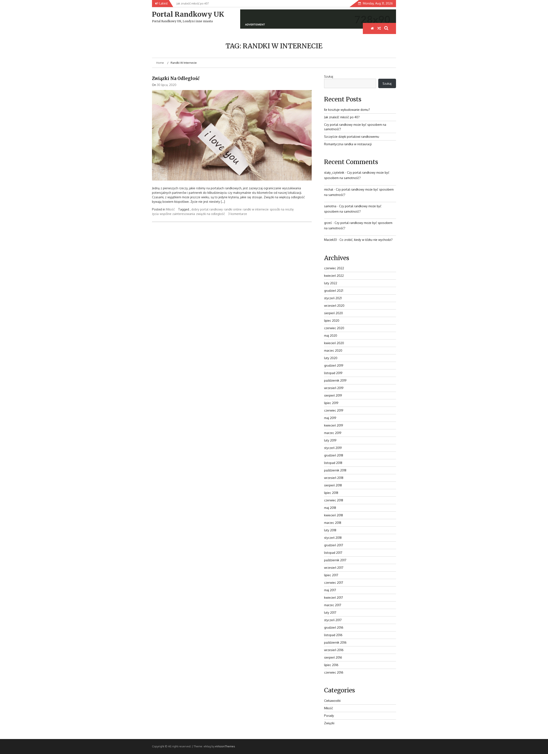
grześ (328, 223)
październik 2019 (335, 380)
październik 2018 (335, 470)
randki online (233, 209)
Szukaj (328, 76)
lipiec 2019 (331, 403)
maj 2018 (330, 508)
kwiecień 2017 (333, 597)
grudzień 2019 (333, 365)
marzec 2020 (333, 350)
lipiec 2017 (331, 575)
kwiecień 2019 (333, 425)
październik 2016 (335, 642)
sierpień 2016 (333, 657)
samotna (330, 206)
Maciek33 (330, 239)
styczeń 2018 (333, 537)
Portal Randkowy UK (188, 14)
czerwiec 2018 (333, 500)
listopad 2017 (333, 552)
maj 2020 (330, 335)
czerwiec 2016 (333, 672)
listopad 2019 (333, 373)
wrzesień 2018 (333, 478)
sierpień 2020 (333, 313)
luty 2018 (330, 530)
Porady (329, 715)
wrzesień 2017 (333, 567)
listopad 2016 (333, 635)
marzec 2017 (332, 605)
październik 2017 (335, 560)
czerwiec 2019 (333, 410)
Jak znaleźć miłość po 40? (342, 117)
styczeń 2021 (333, 298)
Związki (329, 723)
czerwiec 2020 (334, 328)
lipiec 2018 (331, 493)
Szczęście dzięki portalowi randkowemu (351, 136)
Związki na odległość (176, 78)
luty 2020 (330, 358)
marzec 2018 (332, 522)
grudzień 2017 (333, 545)
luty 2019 (330, 440)
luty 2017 (330, 612)
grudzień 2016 (333, 627)
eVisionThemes (225, 746)
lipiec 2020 (331, 320)
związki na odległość (210, 214)
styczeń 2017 (333, 620)
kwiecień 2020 (334, 343)
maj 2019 (330, 418)
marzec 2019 (332, 433)
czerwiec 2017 (333, 582)
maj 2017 (330, 590)
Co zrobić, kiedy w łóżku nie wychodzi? (366, 239)
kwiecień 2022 (334, 275)
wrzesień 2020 (334, 305)
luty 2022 (330, 283)
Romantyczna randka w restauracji (348, 144)
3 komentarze (237, 214)
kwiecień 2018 (333, 515)
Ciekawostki (332, 700)
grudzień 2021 (333, 290)
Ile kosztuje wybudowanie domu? (347, 109)
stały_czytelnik (334, 172)
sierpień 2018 (333, 485)
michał (328, 189)
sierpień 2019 (333, 395)
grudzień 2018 (333, 455)
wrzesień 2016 (334, 650)
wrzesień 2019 (334, 388)
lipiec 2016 (331, 665)
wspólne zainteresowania (177, 214)
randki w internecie (256, 209)
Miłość (170, 209)
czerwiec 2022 (334, 268)
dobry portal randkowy (207, 209)
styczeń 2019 (333, 448)
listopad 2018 (333, 463)
